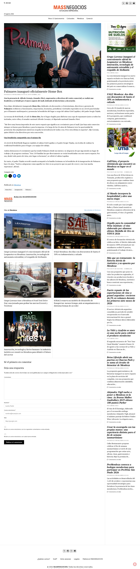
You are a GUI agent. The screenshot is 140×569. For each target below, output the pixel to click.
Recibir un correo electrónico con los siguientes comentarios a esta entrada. (27, 429)
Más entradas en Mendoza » (92, 210)
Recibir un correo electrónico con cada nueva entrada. (20, 436)
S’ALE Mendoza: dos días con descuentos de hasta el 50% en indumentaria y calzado (77, 253)
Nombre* (6, 402)
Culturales (70, 18)
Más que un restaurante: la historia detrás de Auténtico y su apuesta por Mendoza (121, 262)
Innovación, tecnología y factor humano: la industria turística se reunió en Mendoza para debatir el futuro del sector (27, 352)
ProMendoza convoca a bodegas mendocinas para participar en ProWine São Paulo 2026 (121, 468)
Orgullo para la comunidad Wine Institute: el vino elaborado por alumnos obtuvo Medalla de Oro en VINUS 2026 (121, 228)
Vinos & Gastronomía (56, 18)
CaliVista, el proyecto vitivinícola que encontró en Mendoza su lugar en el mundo (121, 165)
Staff (55, 559)
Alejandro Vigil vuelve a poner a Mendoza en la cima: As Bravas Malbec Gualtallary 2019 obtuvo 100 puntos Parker (120, 397)
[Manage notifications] (135, 564)
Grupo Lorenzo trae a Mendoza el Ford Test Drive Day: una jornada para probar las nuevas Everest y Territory (26, 303)
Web (5, 418)
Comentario (7, 377)
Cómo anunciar (65, 559)
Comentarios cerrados (114, 89)
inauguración (18, 189)
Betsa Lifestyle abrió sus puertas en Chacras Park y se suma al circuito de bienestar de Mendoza (120, 361)
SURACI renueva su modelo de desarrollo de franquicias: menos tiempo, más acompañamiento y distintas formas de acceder (77, 303)
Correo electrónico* (10, 410)
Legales (77, 559)
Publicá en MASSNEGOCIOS (93, 559)
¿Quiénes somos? (43, 559)
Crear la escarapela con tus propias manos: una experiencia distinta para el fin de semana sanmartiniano (121, 432)
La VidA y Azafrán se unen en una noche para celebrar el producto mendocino (121, 333)
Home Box (8, 189)
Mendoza (80, 18)
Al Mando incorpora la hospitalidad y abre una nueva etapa (119, 196)
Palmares (28, 189)
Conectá (89, 18)
